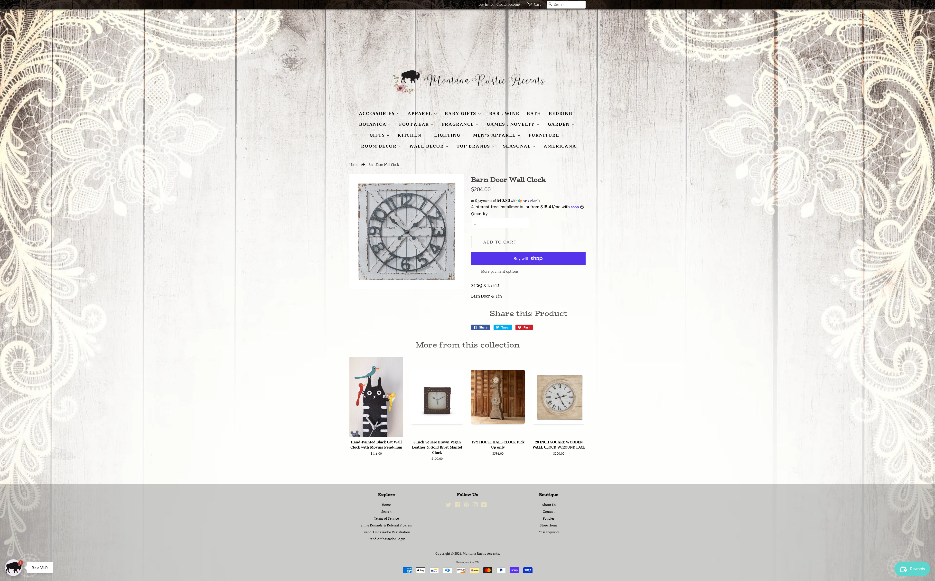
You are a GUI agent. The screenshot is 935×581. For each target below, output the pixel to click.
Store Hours (549, 525)
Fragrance (459, 124)
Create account (508, 4)
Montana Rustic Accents (481, 553)
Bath (534, 113)
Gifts (378, 135)
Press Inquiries (549, 532)
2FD (477, 562)
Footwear (415, 124)
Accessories (378, 113)
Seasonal (518, 146)
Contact (549, 511)
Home (353, 165)
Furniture (545, 135)
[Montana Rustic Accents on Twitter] (448, 505)
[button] (528, 200)
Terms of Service (386, 518)
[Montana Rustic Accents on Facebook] (457, 505)
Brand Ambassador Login (386, 538)
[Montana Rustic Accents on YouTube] (484, 505)
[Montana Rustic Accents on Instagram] (475, 505)
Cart (537, 4)
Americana (560, 146)
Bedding (560, 113)
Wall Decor (427, 146)
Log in (483, 4)
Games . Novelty (512, 124)
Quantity (479, 213)
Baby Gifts (461, 113)
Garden (559, 124)
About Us (549, 504)
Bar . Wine (504, 113)
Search (386, 511)
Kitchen (410, 135)
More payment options (500, 271)
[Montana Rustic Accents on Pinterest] (466, 505)
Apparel (421, 113)
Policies (548, 518)
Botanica (373, 124)
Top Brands (474, 146)
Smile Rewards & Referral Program (386, 525)
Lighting (448, 135)
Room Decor (379, 146)
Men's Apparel (495, 135)
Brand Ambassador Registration (386, 532)
